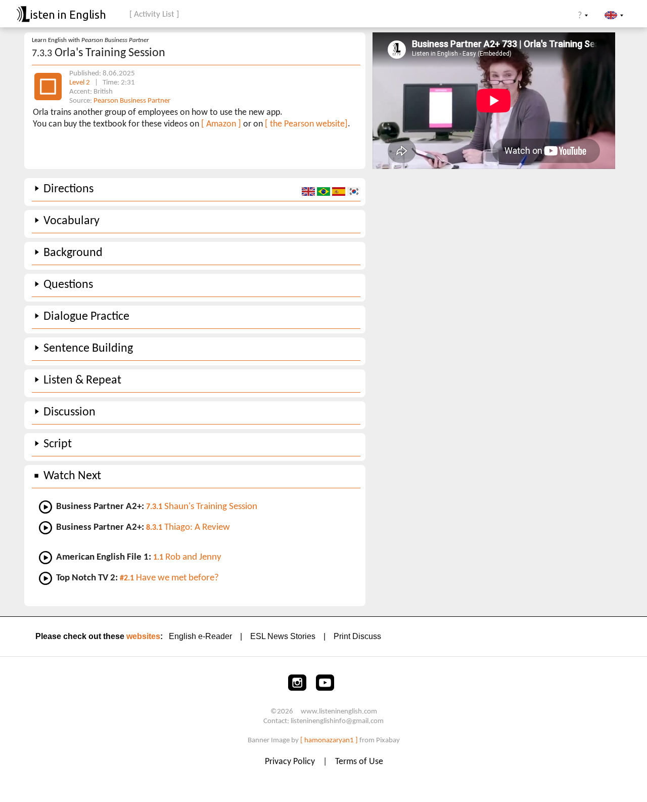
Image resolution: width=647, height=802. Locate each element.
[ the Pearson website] (306, 124)
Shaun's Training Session (201, 507)
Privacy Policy (291, 762)
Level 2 (80, 83)
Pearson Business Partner (132, 101)
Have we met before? (169, 578)
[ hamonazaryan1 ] (329, 740)
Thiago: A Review (188, 527)
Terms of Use (359, 762)
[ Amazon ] (221, 124)
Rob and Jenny (187, 557)
